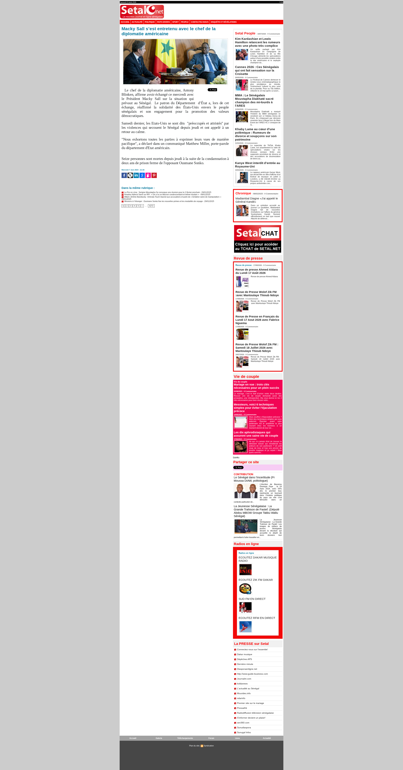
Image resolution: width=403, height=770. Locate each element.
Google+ (236, 457)
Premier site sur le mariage (250, 703)
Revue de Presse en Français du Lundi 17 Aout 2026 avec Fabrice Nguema (257, 320)
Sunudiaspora (244, 727)
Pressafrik (242, 708)
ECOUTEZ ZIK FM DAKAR (256, 579)
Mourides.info (244, 693)
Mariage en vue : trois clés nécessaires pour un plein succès (256, 386)
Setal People (245, 33)
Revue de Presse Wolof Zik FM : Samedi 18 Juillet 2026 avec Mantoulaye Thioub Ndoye (257, 348)
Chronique (243, 193)
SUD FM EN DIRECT (252, 598)
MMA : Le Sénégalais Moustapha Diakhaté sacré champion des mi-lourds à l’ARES (254, 100)
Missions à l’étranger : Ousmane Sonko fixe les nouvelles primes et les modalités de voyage (163, 201)
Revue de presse (244, 265)
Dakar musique (244, 654)
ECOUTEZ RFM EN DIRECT (257, 618)
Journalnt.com (244, 678)
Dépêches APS (244, 659)
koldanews (242, 683)
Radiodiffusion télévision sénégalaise (255, 713)
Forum (211, 738)
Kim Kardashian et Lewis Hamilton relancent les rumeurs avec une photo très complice (257, 42)
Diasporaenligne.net (247, 669)
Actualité (137, 22)
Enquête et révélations (224, 22)
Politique (150, 22)
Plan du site (194, 746)
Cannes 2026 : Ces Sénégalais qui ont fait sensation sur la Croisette (257, 70)
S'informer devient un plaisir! (251, 717)
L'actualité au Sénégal (248, 688)
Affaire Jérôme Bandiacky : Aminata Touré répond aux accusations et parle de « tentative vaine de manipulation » (172, 197)
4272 (151, 206)
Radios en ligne (246, 553)
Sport (175, 22)
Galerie (159, 738)
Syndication (209, 746)
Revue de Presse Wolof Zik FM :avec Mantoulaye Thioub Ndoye (257, 293)
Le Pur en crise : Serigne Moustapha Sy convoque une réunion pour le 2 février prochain (162, 192)
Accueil (125, 22)
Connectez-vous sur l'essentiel (252, 649)
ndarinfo (241, 698)
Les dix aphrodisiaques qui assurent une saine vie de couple (256, 434)
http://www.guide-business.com (252, 674)
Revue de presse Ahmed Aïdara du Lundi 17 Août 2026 (257, 271)
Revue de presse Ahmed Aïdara (264, 276)
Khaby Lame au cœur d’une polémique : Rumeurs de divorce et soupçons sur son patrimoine (256, 134)
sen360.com (243, 722)
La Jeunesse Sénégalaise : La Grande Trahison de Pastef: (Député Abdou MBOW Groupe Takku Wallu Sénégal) (256, 511)
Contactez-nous (200, 22)
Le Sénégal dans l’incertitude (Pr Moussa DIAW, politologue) (254, 479)
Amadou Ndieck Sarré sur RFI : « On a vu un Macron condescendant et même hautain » (161, 194)
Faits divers (163, 22)
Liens (237, 738)
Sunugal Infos (244, 732)
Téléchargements (185, 738)
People (185, 22)
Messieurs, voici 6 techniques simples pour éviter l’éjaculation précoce (255, 408)
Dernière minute (245, 664)
